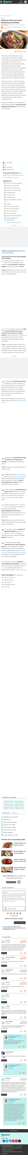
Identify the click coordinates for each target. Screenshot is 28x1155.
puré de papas (22, 552)
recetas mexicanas (20, 570)
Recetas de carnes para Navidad (13, 252)
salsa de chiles (21, 474)
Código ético (5, 1153)
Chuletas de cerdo (8, 808)
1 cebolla (8, 204)
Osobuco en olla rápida (9, 825)
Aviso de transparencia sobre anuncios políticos (12, 1151)
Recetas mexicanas (13, 177)
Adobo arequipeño (8, 832)
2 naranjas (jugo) (10, 193)
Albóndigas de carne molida (10, 817)
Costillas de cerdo (18, 805)
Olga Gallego (7, 27)
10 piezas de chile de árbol (13, 190)
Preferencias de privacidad (7, 1149)
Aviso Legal (4, 1147)
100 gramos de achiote (12, 185)
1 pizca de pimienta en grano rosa (13, 201)
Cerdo (9, 16)
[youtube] (13, 1141)
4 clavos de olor (10, 195)
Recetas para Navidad (13, 175)
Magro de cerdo (19, 808)
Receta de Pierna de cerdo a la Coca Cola (20, 860)
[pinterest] (16, 1141)
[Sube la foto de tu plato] (19, 882)
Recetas (2, 16)
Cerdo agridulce (19, 802)
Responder (4, 953)
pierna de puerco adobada (16, 476)
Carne (6, 16)
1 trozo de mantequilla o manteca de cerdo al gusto (11, 207)
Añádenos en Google (21, 51)
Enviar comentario (20, 923)
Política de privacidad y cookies (15, 1147)
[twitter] (7, 1141)
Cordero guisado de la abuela (10, 835)
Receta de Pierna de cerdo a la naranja (20, 869)
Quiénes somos (19, 1146)
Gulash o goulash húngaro (10, 822)
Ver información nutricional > (14, 222)
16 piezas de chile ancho (12, 188)
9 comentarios (22, 25)
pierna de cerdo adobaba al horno (12, 532)
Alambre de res (7, 820)
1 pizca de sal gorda (11, 211)
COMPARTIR (21, 3)
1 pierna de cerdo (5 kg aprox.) (14, 183)
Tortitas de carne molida (9, 830)
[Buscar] (26, 2)
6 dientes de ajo (10, 197)
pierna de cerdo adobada (8, 497)
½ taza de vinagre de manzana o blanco (11, 219)
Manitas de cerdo (8, 802)
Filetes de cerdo (8, 805)
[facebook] (3, 1141)
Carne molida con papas (9, 827)
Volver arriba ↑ (14, 1131)
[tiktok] (19, 1141)
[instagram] (10, 1141)
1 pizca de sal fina (11, 213)
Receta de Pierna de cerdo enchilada (20, 852)
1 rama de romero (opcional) (13, 216)
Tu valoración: (14, 916)
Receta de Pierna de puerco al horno (20, 844)
